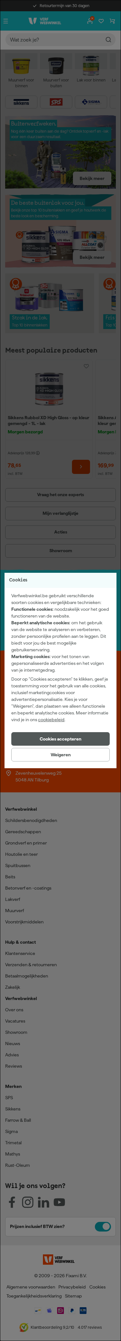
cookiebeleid (51, 719)
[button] (60, 739)
